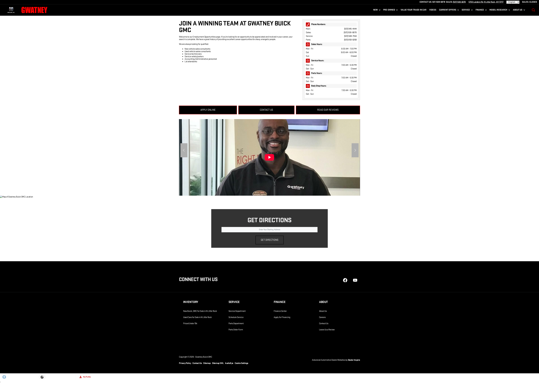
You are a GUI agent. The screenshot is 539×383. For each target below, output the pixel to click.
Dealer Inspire (354, 360)
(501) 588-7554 (350, 36)
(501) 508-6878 (350, 32)
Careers (322, 317)
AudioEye (229, 363)
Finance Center (280, 311)
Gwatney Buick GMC (203, 357)
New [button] (376, 10)
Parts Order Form (236, 329)
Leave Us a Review (327, 329)
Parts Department (236, 323)
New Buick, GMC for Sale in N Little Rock (200, 311)
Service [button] (466, 10)
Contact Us (323, 323)
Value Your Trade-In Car (413, 10)
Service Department (237, 311)
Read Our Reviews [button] (328, 109)
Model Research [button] (498, 10)
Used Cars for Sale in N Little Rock (197, 317)
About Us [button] (517, 10)
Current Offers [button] (447, 10)
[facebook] (345, 280)
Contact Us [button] (266, 109)
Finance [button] (479, 10)
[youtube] (355, 280)
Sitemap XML (218, 363)
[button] (533, 10)
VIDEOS (432, 10)
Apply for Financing (282, 317)
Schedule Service (236, 317)
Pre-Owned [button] (389, 10)
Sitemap (207, 363)
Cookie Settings (241, 363)
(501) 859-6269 (350, 39)
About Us (323, 311)
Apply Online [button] (208, 109)
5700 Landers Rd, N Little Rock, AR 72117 (486, 2)
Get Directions (269, 239)
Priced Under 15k (190, 323)
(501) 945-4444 (350, 29)
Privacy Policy (185, 363)
